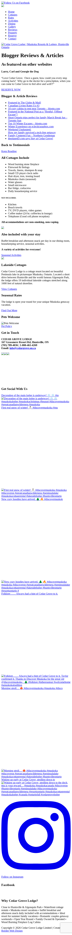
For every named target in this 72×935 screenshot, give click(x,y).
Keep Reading (9, 151)
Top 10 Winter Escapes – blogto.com (27, 123)
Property (12, 32)
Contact (12, 38)
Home (11, 11)
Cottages (12, 14)
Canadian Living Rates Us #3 (23, 105)
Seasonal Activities (11, 255)
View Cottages (9, 289)
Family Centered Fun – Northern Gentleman (31, 135)
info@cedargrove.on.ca (23, 348)
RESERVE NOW (11, 89)
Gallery (12, 26)
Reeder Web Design (12, 930)
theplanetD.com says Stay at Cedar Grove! (30, 138)
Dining (11, 23)
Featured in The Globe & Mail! (24, 102)
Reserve (12, 35)
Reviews (12, 29)
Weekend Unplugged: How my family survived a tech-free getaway (32, 131)
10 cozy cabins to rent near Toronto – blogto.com (34, 108)
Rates (11, 17)
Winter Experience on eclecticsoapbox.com (31, 126)
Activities (13, 20)
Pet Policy (6, 326)
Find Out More (9, 310)
